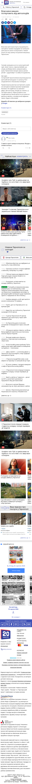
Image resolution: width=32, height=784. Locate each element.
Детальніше (4, 646)
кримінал (5, 112)
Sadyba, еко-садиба (7, 526)
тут (12, 679)
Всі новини (26, 2)
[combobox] (23, 156)
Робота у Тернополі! (12, 7)
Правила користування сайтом (16, 660)
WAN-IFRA (3, 685)
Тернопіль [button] (12, 3)
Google (4, 103)
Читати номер (16, 570)
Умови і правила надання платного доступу (16, 662)
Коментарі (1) (6, 108)
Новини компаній (22, 653)
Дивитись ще (25, 240)
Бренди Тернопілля (12, 257)
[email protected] (16, 779)
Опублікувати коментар (10, 133)
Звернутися (20, 635)
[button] (2, 2)
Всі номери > (16, 617)
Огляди (19, 655)
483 (11, 19)
